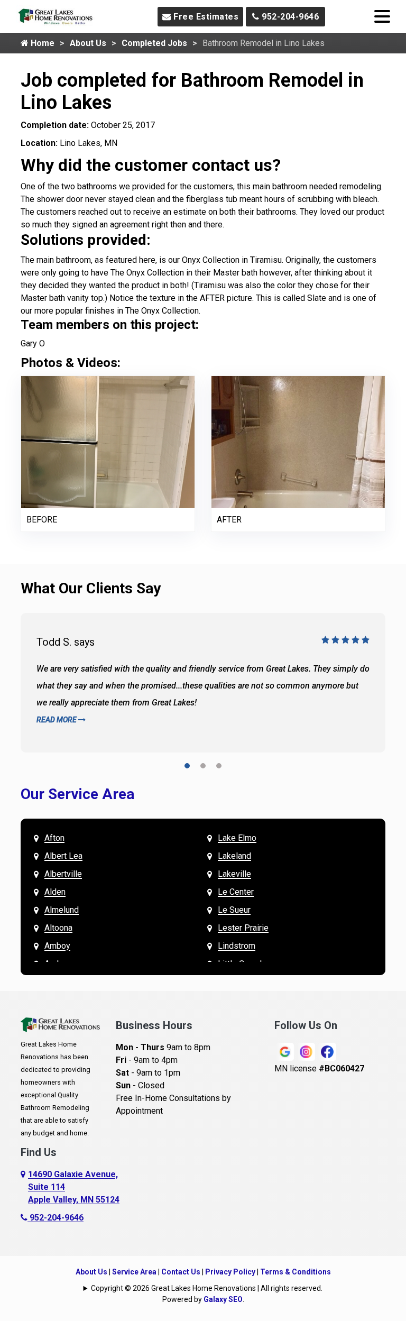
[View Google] (285, 1051)
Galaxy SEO (223, 1299)
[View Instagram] (306, 1051)
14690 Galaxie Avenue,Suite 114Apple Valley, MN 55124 (73, 1187)
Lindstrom (236, 946)
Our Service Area (77, 794)
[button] (187, 767)
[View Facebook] (327, 1051)
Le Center (236, 892)
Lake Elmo (237, 838)
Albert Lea (63, 856)
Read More (57, 719)
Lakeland (234, 856)
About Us (88, 43)
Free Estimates (205, 17)
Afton (54, 838)
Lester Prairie (243, 928)
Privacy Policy (230, 1272)
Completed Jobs (154, 43)
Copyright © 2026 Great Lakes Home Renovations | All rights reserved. (206, 1288)
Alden (55, 892)
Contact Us (180, 1272)
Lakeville (234, 874)
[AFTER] (298, 441)
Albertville (63, 874)
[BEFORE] (108, 441)
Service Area (134, 1272)
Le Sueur (234, 910)
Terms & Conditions (295, 1272)
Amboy (57, 946)
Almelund (61, 910)
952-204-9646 (289, 17)
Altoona (58, 928)
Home (41, 43)
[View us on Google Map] (24, 1187)
